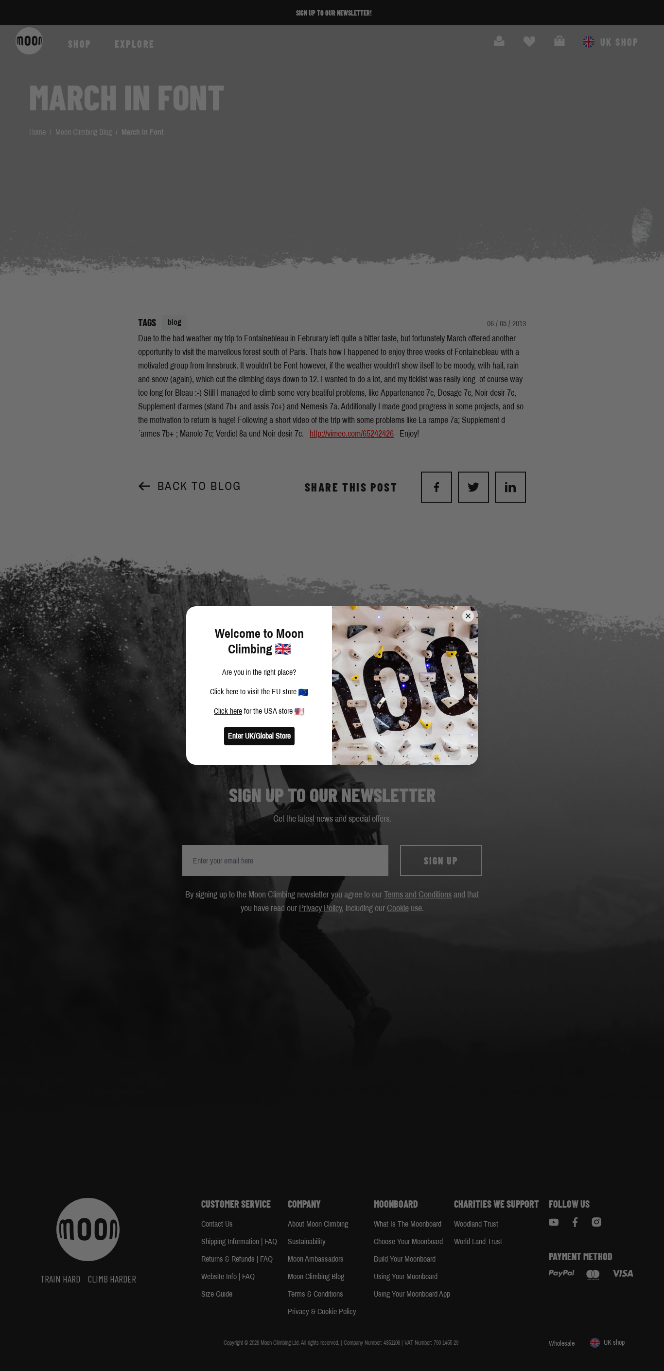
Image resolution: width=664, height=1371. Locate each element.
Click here (224, 691)
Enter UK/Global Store (259, 736)
